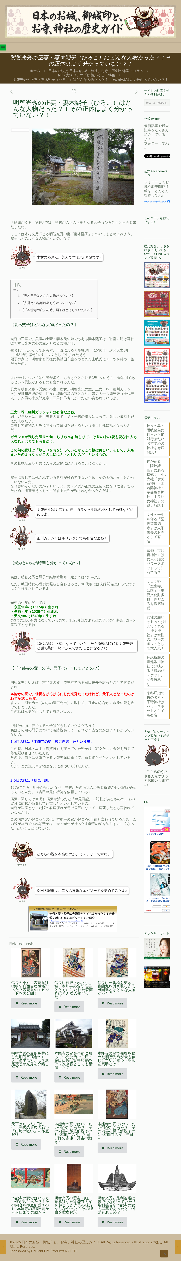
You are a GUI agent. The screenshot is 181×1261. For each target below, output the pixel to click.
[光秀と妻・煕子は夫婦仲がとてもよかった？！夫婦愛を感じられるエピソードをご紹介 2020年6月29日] (178, 1247)
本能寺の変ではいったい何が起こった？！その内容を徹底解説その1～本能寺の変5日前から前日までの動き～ (30, 1205)
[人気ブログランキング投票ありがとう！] (157, 755)
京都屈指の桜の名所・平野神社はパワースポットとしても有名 (155, 704)
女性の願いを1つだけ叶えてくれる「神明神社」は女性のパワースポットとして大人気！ (157, 632)
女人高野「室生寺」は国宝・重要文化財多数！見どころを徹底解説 (155, 594)
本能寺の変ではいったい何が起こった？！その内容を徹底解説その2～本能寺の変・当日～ (117, 1131)
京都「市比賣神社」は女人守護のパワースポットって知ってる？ (155, 561)
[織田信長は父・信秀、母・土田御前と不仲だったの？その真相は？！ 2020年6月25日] (3, 1247)
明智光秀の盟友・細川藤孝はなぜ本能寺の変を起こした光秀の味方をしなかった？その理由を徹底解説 (73, 1205)
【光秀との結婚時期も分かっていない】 (49, 303)
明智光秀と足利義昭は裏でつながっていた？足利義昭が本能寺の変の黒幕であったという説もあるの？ (117, 1205)
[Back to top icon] (164, 1253)
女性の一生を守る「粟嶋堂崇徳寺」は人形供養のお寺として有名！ (155, 527)
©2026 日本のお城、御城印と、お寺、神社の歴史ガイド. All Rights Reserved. (71, 1242)
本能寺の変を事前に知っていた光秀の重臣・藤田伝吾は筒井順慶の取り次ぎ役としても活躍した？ (73, 1060)
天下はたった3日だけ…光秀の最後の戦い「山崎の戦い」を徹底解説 (30, 1129)
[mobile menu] (3, 47)
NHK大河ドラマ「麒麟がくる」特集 (86, 75)
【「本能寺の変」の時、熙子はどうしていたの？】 (57, 310)
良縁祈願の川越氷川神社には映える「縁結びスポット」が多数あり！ (155, 670)
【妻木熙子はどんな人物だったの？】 (48, 296)
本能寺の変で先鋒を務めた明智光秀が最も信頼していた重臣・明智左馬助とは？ (116, 1058)
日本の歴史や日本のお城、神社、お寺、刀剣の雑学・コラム (96, 71)
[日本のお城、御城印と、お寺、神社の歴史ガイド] (90, 21)
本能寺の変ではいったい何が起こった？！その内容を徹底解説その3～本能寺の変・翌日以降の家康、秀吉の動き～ (73, 1133)
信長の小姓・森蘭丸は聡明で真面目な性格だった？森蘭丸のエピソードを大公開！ (30, 988)
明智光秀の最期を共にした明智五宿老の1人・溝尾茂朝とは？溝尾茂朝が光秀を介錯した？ (30, 1060)
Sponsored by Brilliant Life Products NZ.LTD (43, 1251)
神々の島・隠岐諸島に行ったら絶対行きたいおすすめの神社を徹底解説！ (155, 438)
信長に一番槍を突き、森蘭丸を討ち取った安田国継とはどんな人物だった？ (117, 988)
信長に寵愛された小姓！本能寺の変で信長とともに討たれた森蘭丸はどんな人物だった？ (73, 990)
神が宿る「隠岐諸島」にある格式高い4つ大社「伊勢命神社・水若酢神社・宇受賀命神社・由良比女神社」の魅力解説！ (157, 483)
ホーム (35, 71)
